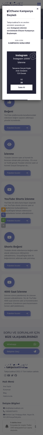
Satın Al (21, 87)
